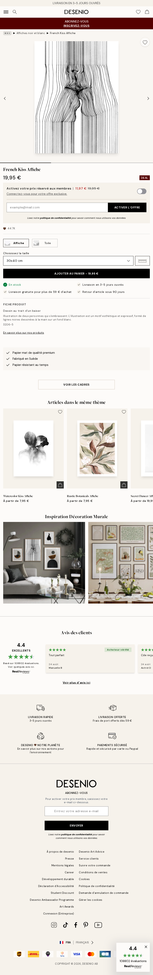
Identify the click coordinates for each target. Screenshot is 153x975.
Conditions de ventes (93, 872)
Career (69, 872)
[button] (142, 261)
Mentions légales (62, 865)
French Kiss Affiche (63, 33)
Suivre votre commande (95, 865)
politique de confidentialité (55, 218)
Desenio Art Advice (91, 851)
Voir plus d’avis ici (76, 682)
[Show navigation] (6, 12)
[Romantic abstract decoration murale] (44, 563)
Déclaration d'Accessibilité (56, 886)
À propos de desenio (60, 851)
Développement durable (58, 879)
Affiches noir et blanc (31, 33)
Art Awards (67, 906)
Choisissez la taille (16, 253)
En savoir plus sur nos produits (23, 332)
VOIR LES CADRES (76, 384)
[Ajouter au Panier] (60, 484)
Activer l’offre (127, 207)
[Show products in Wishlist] (138, 12)
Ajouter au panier (76, 273)
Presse (69, 858)
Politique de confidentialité (97, 886)
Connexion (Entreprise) (58, 913)
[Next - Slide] (148, 98)
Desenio (88, 963)
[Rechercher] (14, 12)
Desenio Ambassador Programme (52, 900)
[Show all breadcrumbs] (7, 33)
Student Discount (62, 893)
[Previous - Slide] (5, 98)
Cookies (84, 879)
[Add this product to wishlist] (145, 42)
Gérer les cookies (90, 900)
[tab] (25, 161)
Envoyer (76, 825)
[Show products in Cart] (147, 12)
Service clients (89, 858)
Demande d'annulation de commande (104, 893)
